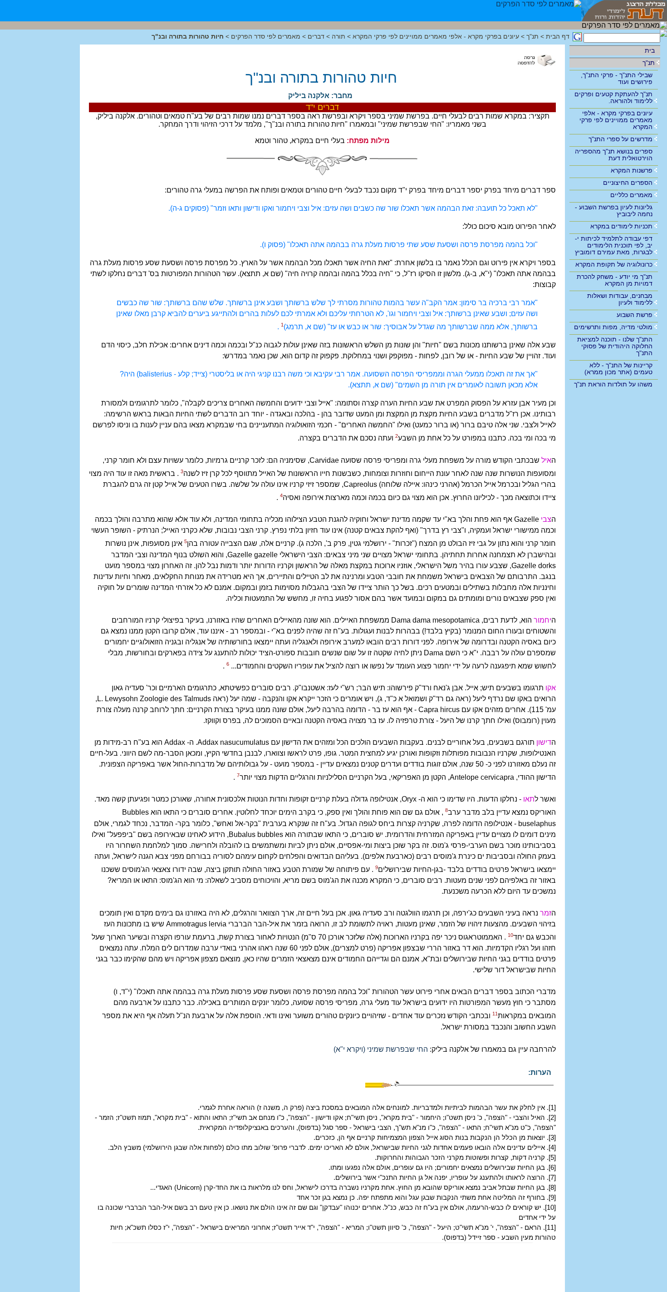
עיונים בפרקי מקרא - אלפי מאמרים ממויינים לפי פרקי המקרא (615, 119)
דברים (316, 36)
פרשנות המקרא (631, 170)
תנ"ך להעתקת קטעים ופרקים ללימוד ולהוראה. (613, 97)
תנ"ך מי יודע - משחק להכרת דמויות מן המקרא (614, 280)
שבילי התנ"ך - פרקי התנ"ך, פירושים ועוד (616, 78)
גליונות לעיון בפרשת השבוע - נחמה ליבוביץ (613, 210)
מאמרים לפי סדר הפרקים (265, 36)
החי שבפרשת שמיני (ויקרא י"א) (380, 1049)
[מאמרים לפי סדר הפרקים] (538, 10)
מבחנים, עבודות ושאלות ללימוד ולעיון (619, 299)
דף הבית (557, 36)
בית (650, 50)
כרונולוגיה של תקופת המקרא (613, 264)
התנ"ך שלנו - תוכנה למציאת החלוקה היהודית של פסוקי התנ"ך (614, 346)
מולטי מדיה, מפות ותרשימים (613, 327)
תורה (338, 36)
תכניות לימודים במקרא (621, 226)
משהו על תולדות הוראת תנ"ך (613, 384)
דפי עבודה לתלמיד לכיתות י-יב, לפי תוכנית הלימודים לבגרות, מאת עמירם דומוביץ (613, 245)
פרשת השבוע (634, 314)
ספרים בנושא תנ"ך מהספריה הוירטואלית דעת (613, 155)
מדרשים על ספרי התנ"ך (620, 139)
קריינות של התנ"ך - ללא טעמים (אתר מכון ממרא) (618, 368)
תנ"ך (648, 62)
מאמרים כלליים (631, 194)
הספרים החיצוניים (627, 182)
